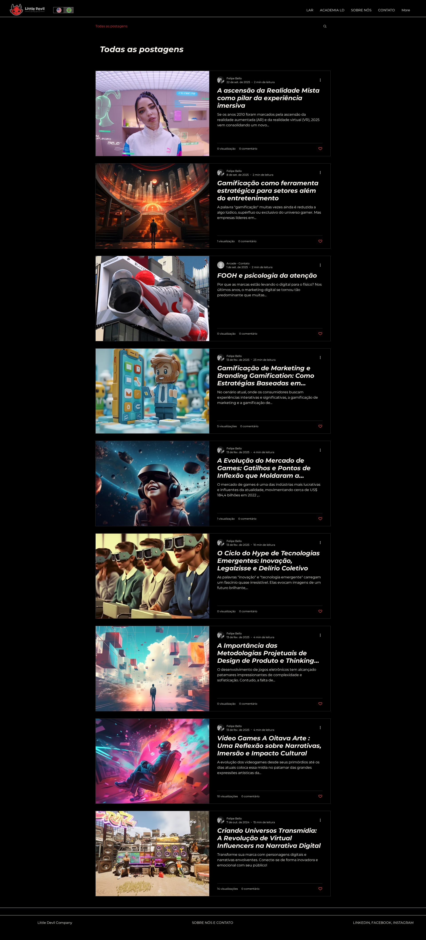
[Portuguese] (68, 10)
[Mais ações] (321, 80)
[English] (58, 10)
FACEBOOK (381, 922)
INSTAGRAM (403, 922)
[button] (325, 26)
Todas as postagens (111, 26)
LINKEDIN (361, 922)
